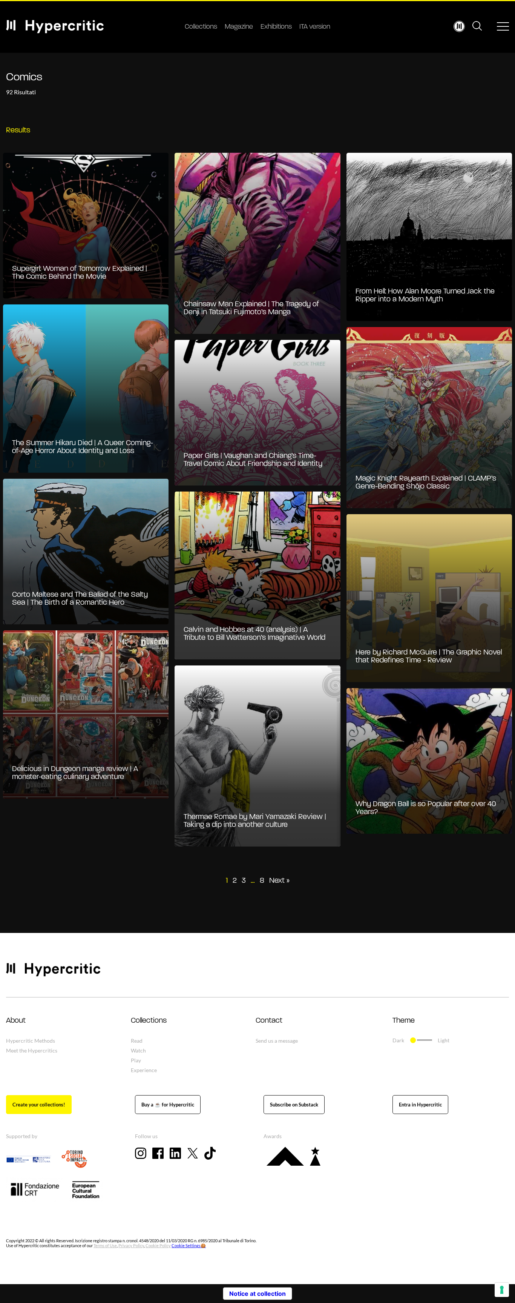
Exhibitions (276, 27)
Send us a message (277, 1040)
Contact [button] (269, 1021)
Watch (138, 1050)
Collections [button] (149, 1021)
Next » (279, 881)
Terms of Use (105, 1245)
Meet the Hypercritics (31, 1050)
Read (137, 1040)
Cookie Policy (158, 1245)
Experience (144, 1070)
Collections (201, 27)
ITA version (314, 27)
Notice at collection (257, 1293)
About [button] (16, 1021)
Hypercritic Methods (30, 1040)
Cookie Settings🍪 (189, 1245)
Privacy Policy (131, 1245)
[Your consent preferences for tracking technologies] (502, 1290)
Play (136, 1060)
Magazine (239, 27)
